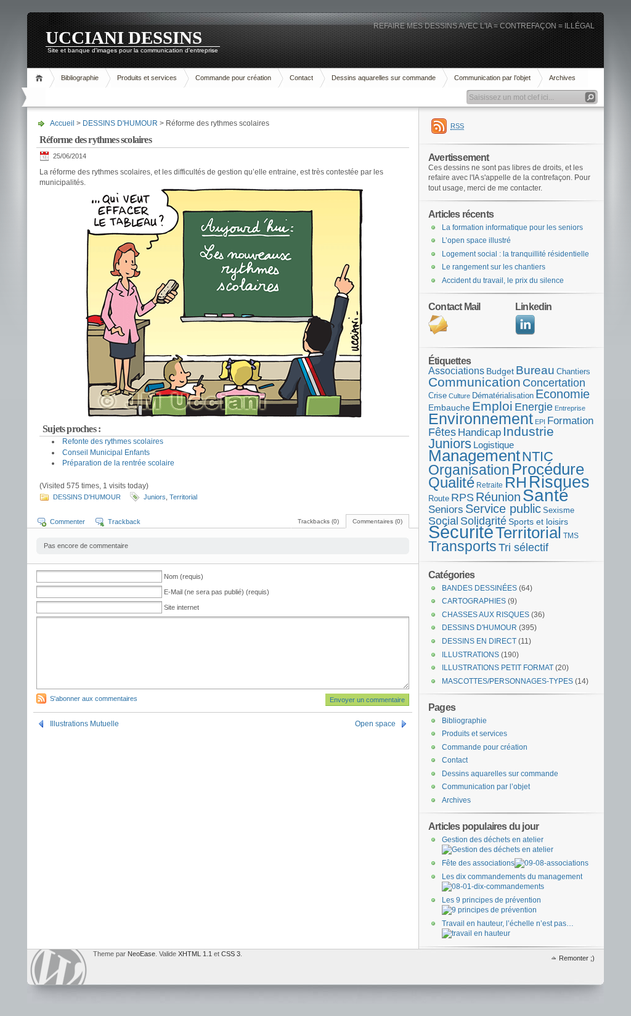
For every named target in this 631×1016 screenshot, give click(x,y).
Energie (534, 407)
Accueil (41, 78)
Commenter (67, 521)
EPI (540, 421)
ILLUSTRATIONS (470, 654)
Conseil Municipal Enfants (106, 452)
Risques (559, 481)
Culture (459, 395)
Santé (546, 495)
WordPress (58, 967)
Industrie (528, 431)
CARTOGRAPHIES (474, 601)
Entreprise (570, 408)
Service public (503, 508)
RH (516, 482)
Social (443, 521)
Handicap (479, 432)
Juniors (155, 497)
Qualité (451, 482)
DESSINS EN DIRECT (479, 641)
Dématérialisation (503, 395)
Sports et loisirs (538, 521)
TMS (571, 535)
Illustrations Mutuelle (84, 723)
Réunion (498, 497)
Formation (570, 421)
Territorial (183, 497)
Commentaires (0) (377, 521)
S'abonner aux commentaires (93, 698)
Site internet (181, 607)
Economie (562, 394)
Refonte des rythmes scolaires (112, 441)
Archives (562, 77)
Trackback (124, 521)
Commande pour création (233, 77)
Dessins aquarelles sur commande (384, 77)
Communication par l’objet (492, 77)
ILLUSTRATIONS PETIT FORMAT (497, 667)
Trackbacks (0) (318, 521)
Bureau (535, 370)
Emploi (492, 406)
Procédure (547, 469)
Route (438, 498)
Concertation (554, 383)
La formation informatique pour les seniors (512, 227)
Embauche (449, 407)
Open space (375, 723)
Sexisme (558, 510)
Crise (437, 395)
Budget (500, 371)
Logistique (493, 445)
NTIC (537, 456)
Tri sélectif (523, 547)
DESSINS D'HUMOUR (120, 123)
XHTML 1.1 (195, 953)
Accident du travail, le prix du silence (503, 280)
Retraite (489, 485)
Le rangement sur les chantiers (493, 267)
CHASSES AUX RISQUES (485, 614)
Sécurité (461, 532)
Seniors (445, 509)
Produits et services (147, 77)
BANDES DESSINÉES (479, 588)
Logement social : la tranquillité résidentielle (515, 254)
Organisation (469, 470)
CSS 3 (230, 953)
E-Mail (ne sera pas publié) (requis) (216, 592)
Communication (474, 382)
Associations (456, 371)
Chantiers (573, 371)
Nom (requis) (183, 576)
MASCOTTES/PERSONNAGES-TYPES (507, 681)
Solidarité (483, 521)
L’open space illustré (476, 240)
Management (474, 455)
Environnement (480, 418)
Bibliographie (80, 77)
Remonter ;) (577, 958)
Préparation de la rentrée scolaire (118, 463)
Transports (462, 546)
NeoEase (141, 953)
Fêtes (442, 432)
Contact (301, 77)
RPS (462, 497)
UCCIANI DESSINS (124, 37)
